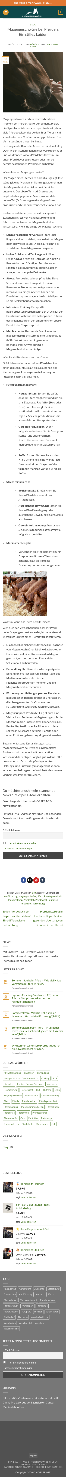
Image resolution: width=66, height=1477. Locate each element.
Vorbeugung (39, 903)
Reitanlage (26, 903)
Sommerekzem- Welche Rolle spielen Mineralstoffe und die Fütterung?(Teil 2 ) (36, 1014)
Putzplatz (26, 1311)
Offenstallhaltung (50, 1095)
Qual (22, 1118)
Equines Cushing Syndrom (30, 1084)
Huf (38, 1089)
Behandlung (43, 1072)
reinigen (38, 1311)
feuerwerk (51, 1084)
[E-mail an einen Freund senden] (30, 880)
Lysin (57, 1089)
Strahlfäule (27, 1124)
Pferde (15, 1101)
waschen (39, 1323)
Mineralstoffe (31, 1095)
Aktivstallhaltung (12, 1072)
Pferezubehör (10, 1118)
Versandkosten (28, 1197)
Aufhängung (25, 1288)
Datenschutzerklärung (18, 1467)
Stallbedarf (9, 1317)
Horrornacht (27, 1089)
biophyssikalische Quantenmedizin (21, 1078)
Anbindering (10, 1288)
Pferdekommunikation (32, 1106)
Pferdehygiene (47, 1300)
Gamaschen (10, 1294)
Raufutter (52, 899)
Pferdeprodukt (11, 1305)
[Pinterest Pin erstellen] (36, 880)
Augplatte (39, 1288)
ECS (55, 1078)
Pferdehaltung (15, 899)
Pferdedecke (10, 1300)
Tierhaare (23, 1317)
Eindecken (9, 1084)
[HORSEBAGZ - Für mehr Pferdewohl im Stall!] (32, 12)
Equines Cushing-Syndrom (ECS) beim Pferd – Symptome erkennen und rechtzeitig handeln (35, 998)
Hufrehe (47, 1089)
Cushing (45, 1078)
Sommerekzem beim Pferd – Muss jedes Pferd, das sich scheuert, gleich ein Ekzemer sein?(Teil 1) (37, 1031)
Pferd (40, 896)
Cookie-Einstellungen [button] (49, 1467)
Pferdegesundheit (53, 896)
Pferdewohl (41, 899)
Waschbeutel (25, 1323)
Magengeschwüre (27, 896)
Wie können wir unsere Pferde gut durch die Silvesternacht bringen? (36, 1047)
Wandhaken (10, 1323)
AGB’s (26, 1462)
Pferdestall (28, 899)
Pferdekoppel (53, 1106)
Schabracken (52, 1311)
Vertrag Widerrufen (45, 1462)
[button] (6, 12)
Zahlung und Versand (33, 1464)
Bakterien (29, 1072)
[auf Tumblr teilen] (42, 880)
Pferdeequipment (28, 1300)
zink (53, 1124)
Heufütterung (10, 896)
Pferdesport (27, 1305)
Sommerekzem (11, 1124)
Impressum (14, 1462)
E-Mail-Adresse (11, 830)
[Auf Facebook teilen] (23, 880)
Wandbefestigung (39, 1317)
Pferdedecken (29, 1101)
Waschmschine (11, 1328)
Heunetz (40, 1294)
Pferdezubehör (39, 1112)
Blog (33, 25)
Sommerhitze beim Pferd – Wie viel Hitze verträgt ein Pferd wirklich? (36, 982)
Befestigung (53, 1288)
